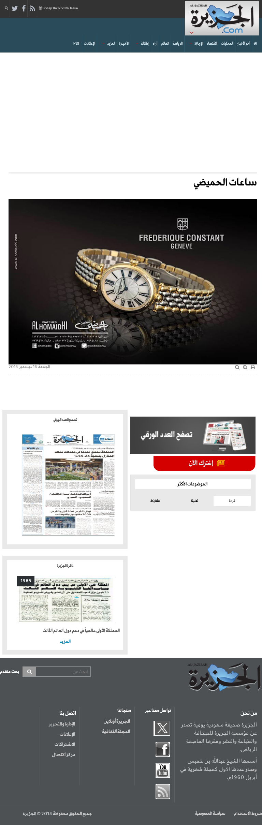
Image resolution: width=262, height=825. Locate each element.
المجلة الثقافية (116, 731)
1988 (25, 581)
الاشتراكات (65, 744)
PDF (76, 43)
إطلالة (145, 43)
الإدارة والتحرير (62, 724)
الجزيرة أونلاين (117, 721)
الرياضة (178, 43)
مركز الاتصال (63, 754)
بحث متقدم (9, 672)
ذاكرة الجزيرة (65, 566)
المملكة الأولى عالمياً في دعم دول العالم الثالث (81, 631)
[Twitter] (15, 9)
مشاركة (155, 500)
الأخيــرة (124, 43)
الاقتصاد (212, 43)
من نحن (249, 713)
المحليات (227, 43)
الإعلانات (89, 43)
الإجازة (198, 43)
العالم (165, 43)
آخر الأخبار (243, 43)
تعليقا (194, 500)
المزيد (111, 43)
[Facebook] (23, 9)
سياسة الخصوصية (210, 814)
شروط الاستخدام (248, 814)
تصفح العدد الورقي (65, 420)
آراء (155, 43)
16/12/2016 (60, 8)
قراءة (232, 500)
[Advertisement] (131, 110)
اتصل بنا (67, 713)
